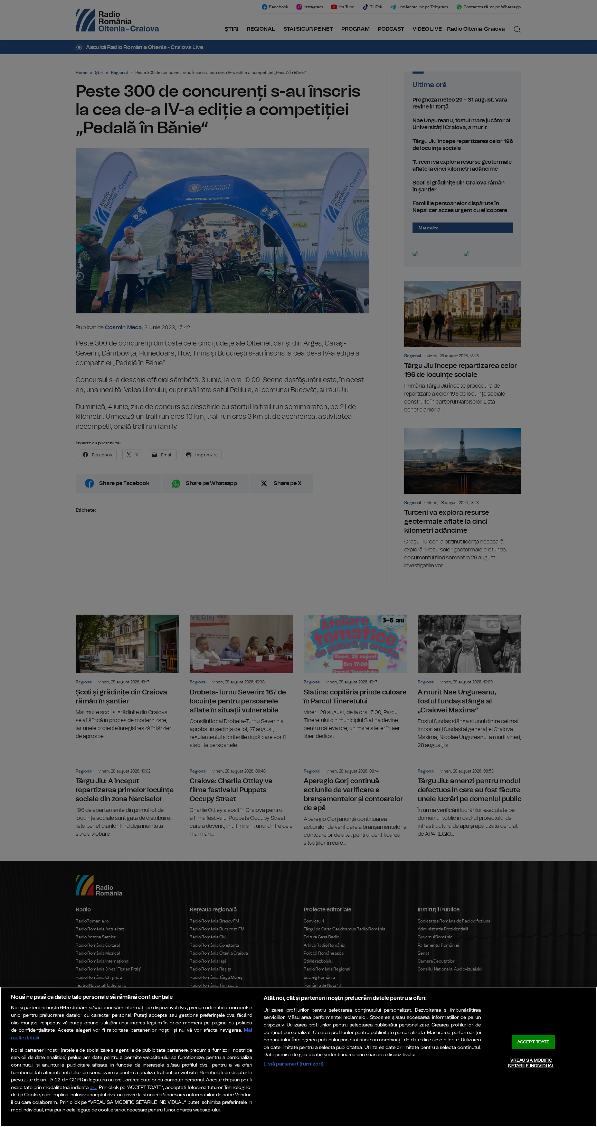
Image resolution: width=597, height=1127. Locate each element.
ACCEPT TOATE (533, 1042)
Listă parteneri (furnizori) (293, 1064)
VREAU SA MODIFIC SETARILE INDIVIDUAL (531, 1063)
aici (93, 1088)
